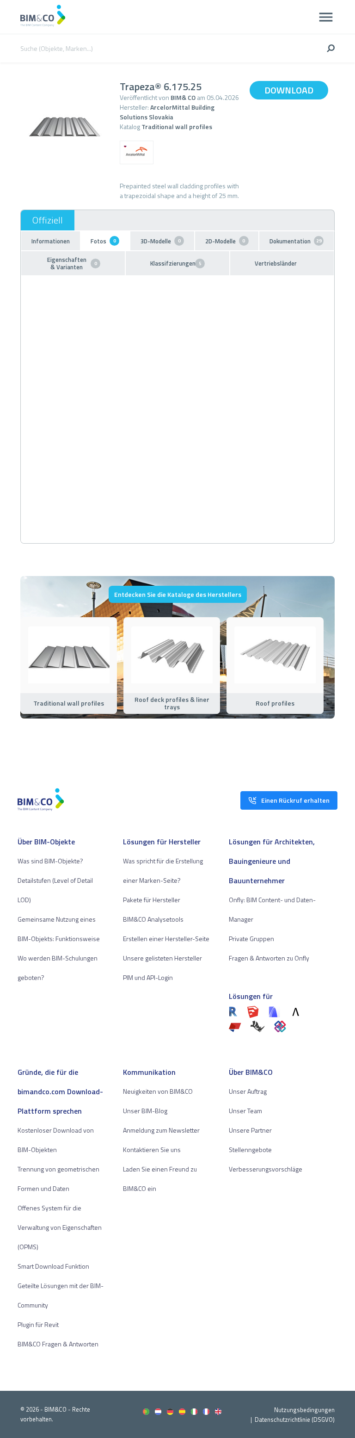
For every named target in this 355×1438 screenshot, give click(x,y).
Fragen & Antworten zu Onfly (269, 958)
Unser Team (245, 1111)
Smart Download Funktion (53, 1266)
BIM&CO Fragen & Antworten (58, 1344)
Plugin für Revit (38, 1324)
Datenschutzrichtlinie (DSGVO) (295, 1419)
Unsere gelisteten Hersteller (162, 958)
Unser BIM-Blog (145, 1111)
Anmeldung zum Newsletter (161, 1130)
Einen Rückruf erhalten (295, 800)
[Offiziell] (47, 220)
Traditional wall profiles (176, 126)
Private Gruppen (251, 938)
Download (288, 90)
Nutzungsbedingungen (304, 1409)
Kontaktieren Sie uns (152, 1149)
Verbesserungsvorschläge (265, 1169)
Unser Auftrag (248, 1091)
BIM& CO (183, 97)
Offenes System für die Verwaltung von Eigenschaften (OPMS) (60, 1227)
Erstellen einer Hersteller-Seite (166, 938)
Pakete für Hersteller (151, 900)
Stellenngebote (250, 1149)
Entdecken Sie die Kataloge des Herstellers (177, 594)
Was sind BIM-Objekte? (50, 861)
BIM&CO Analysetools (153, 919)
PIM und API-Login (148, 977)
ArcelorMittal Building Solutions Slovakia (167, 112)
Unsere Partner (250, 1130)
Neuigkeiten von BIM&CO (158, 1091)
